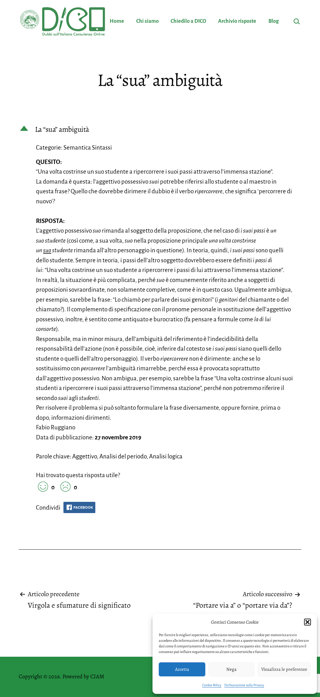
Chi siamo (147, 21)
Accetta (182, 669)
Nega (231, 669)
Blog (273, 21)
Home (117, 21)
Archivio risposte (237, 21)
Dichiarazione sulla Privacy (244, 685)
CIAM (97, 676)
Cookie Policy (211, 685)
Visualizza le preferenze (284, 669)
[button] (307, 622)
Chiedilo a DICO (188, 21)
